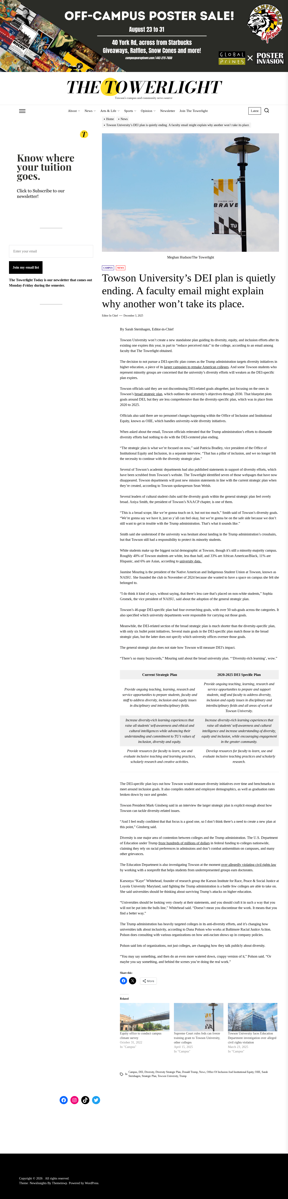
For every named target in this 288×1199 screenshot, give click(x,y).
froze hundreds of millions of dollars (184, 843)
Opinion (146, 111)
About (72, 111)
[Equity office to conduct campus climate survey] (144, 1017)
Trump (183, 1076)
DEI (141, 1072)
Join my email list (26, 267)
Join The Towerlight (194, 111)
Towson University (168, 1076)
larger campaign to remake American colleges (196, 367)
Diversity (149, 1072)
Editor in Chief (110, 315)
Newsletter (167, 111)
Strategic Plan (149, 1076)
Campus (132, 1072)
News (88, 111)
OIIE (257, 1072)
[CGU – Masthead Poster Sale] (144, 2)
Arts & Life (108, 111)
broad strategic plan (148, 394)
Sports (128, 111)
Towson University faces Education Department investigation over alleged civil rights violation (252, 1038)
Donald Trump (190, 1072)
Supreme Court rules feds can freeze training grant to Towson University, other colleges (197, 1038)
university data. (191, 561)
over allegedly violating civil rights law (248, 865)
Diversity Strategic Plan (168, 1072)
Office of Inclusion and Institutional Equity (230, 1072)
